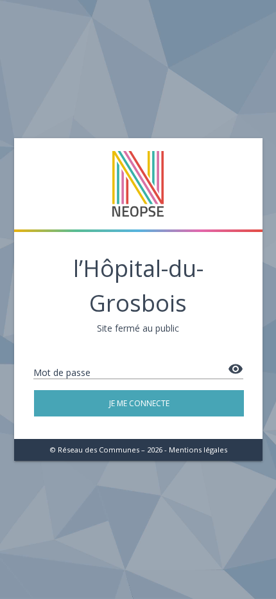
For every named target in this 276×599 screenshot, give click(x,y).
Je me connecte (138, 403)
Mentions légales (198, 449)
